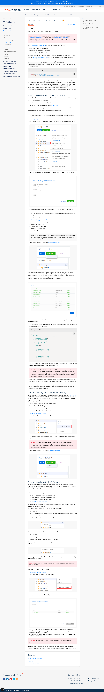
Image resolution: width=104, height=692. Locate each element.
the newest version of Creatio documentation (59, 3)
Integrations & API (8, 66)
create (33, 493)
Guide (31, 24)
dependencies (72, 395)
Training (46, 10)
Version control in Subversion (46, 41)
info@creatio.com (94, 678)
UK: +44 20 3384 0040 (75, 681)
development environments (36, 37)
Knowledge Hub (89, 6)
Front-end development (10, 63)
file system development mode (40, 57)
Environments (31, 661)
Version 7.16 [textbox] (72, 24)
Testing (6, 49)
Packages (6, 37)
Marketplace (81, 6)
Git (6, 47)
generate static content (54, 242)
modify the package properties (39, 501)
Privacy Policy (25, 690)
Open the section (37, 119)
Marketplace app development (11, 76)
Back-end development (9, 61)
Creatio (68, 6)
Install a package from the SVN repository (89, 21)
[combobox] (72, 25)
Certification (57, 10)
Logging (6, 54)
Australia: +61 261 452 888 (76, 683)
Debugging (7, 56)
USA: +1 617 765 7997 (75, 678)
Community (73, 6)
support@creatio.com (95, 681)
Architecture (6, 28)
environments (54, 105)
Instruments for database (10, 51)
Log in (99, 6)
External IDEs (7, 35)
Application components (10, 71)
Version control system (64, 15)
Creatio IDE (7, 33)
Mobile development (9, 73)
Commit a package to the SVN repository (90, 28)
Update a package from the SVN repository (89, 24)
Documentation (29, 15)
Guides (26, 10)
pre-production (58, 37)
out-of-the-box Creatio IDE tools (38, 45)
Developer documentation (40, 15)
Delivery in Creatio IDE (33, 664)
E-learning (36, 10)
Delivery (6, 58)
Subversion (8, 44)
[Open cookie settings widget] (2, 689)
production (66, 37)
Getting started (7, 25)
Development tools (53, 15)
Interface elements (8, 68)
